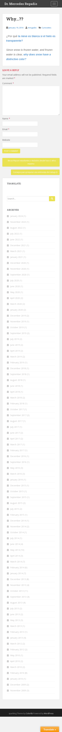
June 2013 (15, 614)
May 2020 (15, 292)
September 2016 (18, 462)
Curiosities (46, 27)
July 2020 (14, 280)
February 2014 (17, 567)
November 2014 (18, 526)
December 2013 (18, 579)
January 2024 (16, 216)
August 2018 (16, 380)
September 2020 (18, 274)
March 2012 (16, 643)
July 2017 (14, 426)
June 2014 (15, 544)
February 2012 (17, 649)
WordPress (48, 713)
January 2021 (16, 257)
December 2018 (18, 368)
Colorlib (29, 713)
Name (6, 118)
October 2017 (17, 409)
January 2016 (16, 479)
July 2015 (14, 508)
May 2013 (15, 620)
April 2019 (15, 350)
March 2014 (16, 561)
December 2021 (18, 245)
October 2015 (17, 491)
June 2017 (15, 432)
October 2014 (17, 532)
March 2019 (16, 356)
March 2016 (16, 473)
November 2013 (18, 585)
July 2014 (14, 538)
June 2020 (15, 286)
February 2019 (17, 362)
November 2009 (18, 690)
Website (6, 139)
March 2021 (16, 251)
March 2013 (16, 626)
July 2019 (14, 339)
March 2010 (16, 667)
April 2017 (15, 438)
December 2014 (18, 520)
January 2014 (16, 573)
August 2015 (16, 503)
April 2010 (15, 661)
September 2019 (18, 333)
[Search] (52, 198)
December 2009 (18, 684)
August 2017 (16, 421)
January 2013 (16, 637)
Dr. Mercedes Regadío (21, 4)
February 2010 (17, 672)
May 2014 (15, 549)
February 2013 (17, 631)
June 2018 (15, 385)
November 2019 (18, 321)
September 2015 (18, 497)
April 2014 (15, 555)
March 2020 (16, 303)
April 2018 (15, 391)
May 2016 (15, 467)
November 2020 (18, 268)
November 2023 (18, 221)
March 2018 (16, 397)
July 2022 (14, 233)
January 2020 (16, 309)
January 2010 (16, 678)
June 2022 (15, 239)
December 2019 (18, 315)
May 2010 (15, 655)
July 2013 (14, 608)
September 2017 (18, 415)
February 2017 (17, 450)
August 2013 (16, 602)
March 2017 (16, 444)
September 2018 (18, 374)
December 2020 (18, 262)
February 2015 (17, 514)
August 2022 (16, 227)
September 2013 (18, 596)
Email (5, 129)
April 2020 (15, 298)
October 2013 (17, 590)
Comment (8, 83)
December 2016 (18, 456)
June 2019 (15, 344)
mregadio (32, 27)
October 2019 (17, 327)
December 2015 (18, 485)
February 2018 (17, 403)
